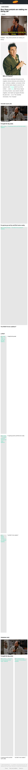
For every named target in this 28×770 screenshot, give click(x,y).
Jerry (12, 89)
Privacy (6, 768)
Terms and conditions (13, 768)
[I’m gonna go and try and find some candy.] (14, 175)
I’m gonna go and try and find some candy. (13, 225)
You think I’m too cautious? (8, 326)
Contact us (21, 768)
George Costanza (5, 121)
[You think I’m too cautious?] (14, 276)
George (12, 87)
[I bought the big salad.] (14, 113)
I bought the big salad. (7, 123)
